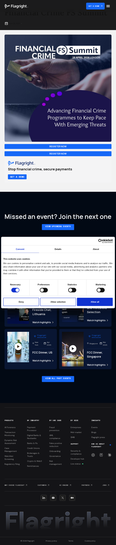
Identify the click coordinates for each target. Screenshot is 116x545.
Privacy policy (51, 541)
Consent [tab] (20, 249)
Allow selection (58, 302)
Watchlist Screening (9, 457)
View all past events (58, 378)
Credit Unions (33, 448)
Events (94, 427)
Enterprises (76, 427)
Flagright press (98, 437)
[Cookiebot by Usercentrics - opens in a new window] (100, 241)
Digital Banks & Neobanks (34, 437)
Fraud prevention (54, 429)
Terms (70, 541)
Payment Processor (31, 429)
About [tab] (96, 249)
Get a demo (17, 176)
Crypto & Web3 (34, 461)
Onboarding (54, 451)
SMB (73, 437)
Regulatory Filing (12, 464)
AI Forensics (10, 427)
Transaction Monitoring (10, 434)
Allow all (95, 302)
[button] (108, 6)
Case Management (11, 449)
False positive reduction (55, 444)
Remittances (33, 466)
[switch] (44, 290)
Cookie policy (90, 541)
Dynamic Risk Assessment (11, 442)
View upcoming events (58, 226)
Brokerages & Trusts (33, 454)
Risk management (55, 462)
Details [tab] (58, 249)
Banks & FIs (32, 443)
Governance (55, 456)
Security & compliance (76, 452)
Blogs (93, 432)
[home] (16, 6)
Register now (58, 146)
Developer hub (77, 459)
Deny (21, 302)
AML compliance (54, 437)
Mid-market (76, 432)
